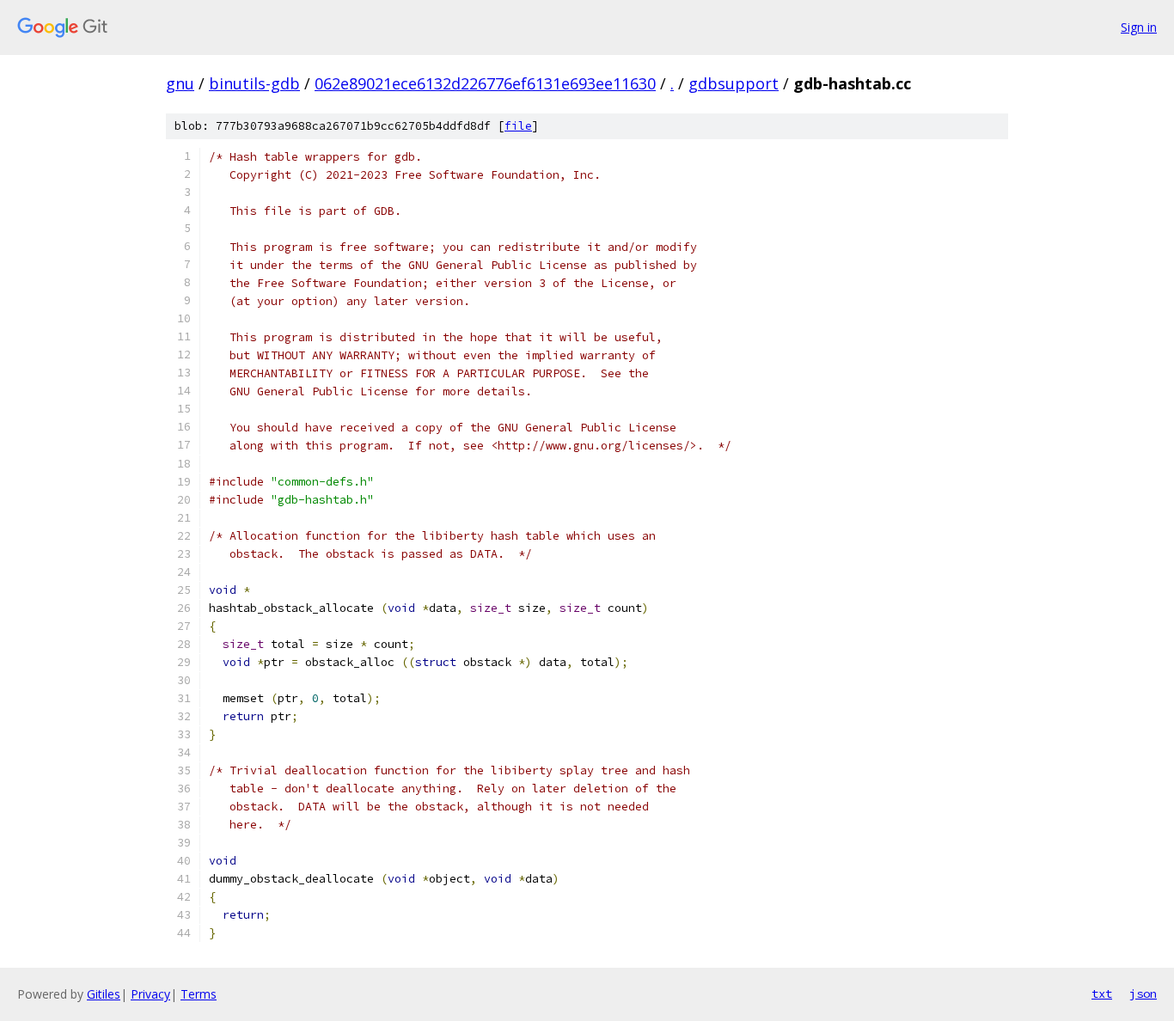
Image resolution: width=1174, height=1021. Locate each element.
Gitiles (103, 994)
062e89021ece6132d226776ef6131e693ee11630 (485, 83)
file (518, 126)
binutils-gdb (254, 83)
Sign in (1139, 27)
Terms (198, 994)
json (1143, 993)
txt (1101, 993)
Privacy (150, 994)
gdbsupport (733, 83)
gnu (180, 83)
